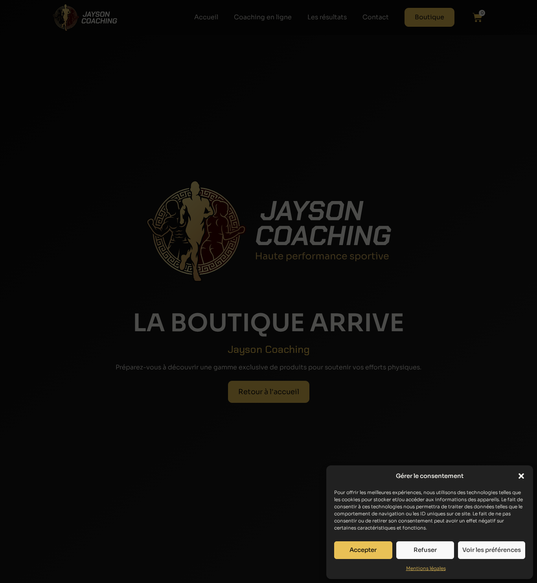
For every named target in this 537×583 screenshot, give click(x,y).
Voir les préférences (491, 549)
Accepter (363, 549)
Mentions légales (426, 568)
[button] (521, 476)
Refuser (425, 549)
